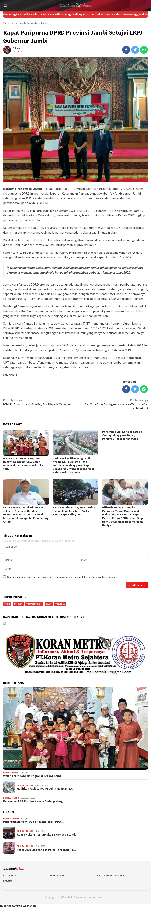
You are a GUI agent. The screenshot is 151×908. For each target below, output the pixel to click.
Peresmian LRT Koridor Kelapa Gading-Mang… (34, 801)
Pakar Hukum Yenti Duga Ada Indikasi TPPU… (33, 822)
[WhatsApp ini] (144, 50)
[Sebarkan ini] (126, 50)
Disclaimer (57, 875)
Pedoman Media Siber (110, 875)
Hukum (15, 818)
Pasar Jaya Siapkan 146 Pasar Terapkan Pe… (46, 849)
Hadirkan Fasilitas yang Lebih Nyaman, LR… (46, 788)
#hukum (18, 603)
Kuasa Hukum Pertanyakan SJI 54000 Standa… (48, 834)
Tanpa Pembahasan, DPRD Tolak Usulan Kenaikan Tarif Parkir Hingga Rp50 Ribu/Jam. (74, 511)
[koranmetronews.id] (75, 5)
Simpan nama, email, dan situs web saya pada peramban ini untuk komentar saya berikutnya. (61, 577)
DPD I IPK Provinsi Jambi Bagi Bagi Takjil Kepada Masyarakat (38, 402)
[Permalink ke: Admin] (7, 49)
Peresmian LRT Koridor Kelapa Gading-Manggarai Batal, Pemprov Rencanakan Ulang (122, 435)
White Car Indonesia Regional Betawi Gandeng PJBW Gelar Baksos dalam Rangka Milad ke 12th (23, 464)
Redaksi (8, 881)
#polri (7, 603)
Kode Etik (9, 875)
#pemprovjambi (34, 603)
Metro (29, 785)
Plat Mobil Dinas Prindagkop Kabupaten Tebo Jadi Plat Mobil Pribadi (116, 404)
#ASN (49, 603)
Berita (7, 772)
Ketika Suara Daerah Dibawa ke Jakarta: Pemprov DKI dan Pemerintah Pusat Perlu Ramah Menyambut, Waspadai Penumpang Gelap (26, 514)
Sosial (15, 772)
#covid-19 (60, 603)
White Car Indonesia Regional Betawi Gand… (33, 776)
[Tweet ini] (135, 50)
